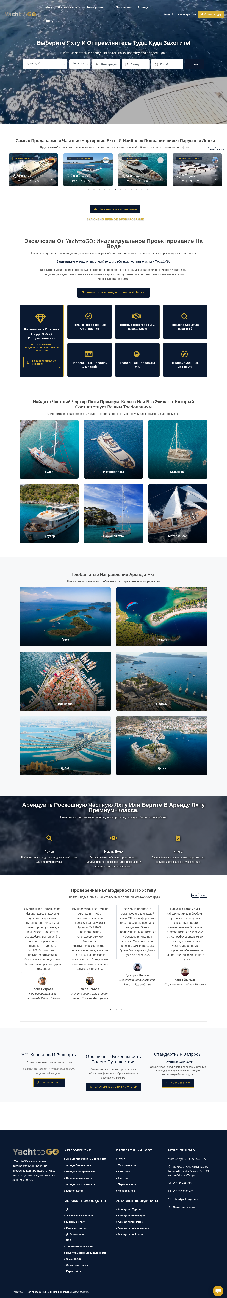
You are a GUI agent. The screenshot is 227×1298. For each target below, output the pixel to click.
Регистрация (187, 14)
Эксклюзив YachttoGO (79, 1215)
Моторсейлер (126, 1190)
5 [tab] (110, 189)
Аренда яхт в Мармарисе (133, 1228)
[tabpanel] (33, 170)
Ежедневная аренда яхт (80, 1171)
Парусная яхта (127, 1184)
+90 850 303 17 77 (179, 1083)
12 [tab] (147, 189)
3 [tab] (99, 189)
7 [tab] (120, 189)
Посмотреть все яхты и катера (118, 209)
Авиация (144, 7)
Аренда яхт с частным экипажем (86, 1159)
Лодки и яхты (67, 7)
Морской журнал (76, 1228)
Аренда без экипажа (78, 1165)
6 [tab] (115, 189)
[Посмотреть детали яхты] (33, 169)
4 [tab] (104, 189)
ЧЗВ (68, 1240)
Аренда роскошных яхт (80, 1184)
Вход (166, 14)
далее (220, 149)
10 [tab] (136, 189)
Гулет (121, 1159)
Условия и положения (79, 1246)
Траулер (123, 1178)
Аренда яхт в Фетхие (131, 1234)
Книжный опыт (75, 1222)
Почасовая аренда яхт (80, 1178)
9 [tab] (131, 189)
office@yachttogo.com (185, 1199)
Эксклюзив (124, 7)
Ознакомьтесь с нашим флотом (115, 1087)
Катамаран (124, 1171)
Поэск (194, 64)
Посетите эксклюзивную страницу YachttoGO (113, 292)
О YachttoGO (73, 1259)
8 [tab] (126, 189)
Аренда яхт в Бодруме (132, 1215)
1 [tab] (88, 189)
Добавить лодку (211, 14)
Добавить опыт (75, 1234)
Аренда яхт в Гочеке (130, 1222)
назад (212, 149)
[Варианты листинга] (51, 178)
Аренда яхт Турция (129, 1209)
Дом (49, 7)
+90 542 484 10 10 (51, 1082)
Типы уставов (96, 7)
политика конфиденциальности (86, 1252)
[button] (79, 64)
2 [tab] (94, 189)
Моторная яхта (127, 1165)
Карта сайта (73, 1271)
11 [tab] (142, 189)
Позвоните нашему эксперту (44, 362)
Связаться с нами (77, 1265)
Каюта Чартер (75, 1190)
